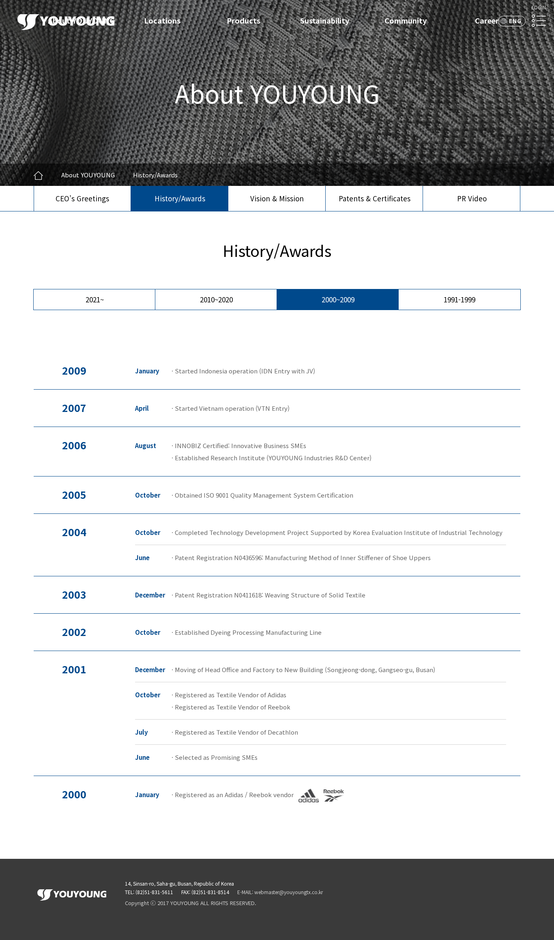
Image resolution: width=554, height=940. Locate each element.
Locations (162, 20)
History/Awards (180, 198)
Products (243, 20)
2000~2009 (338, 299)
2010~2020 (216, 299)
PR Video (472, 198)
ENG (515, 21)
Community (405, 20)
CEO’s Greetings (82, 198)
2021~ (95, 299)
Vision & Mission (277, 198)
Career (487, 20)
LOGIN (539, 7)
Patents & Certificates (374, 198)
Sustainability (324, 20)
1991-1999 (459, 299)
